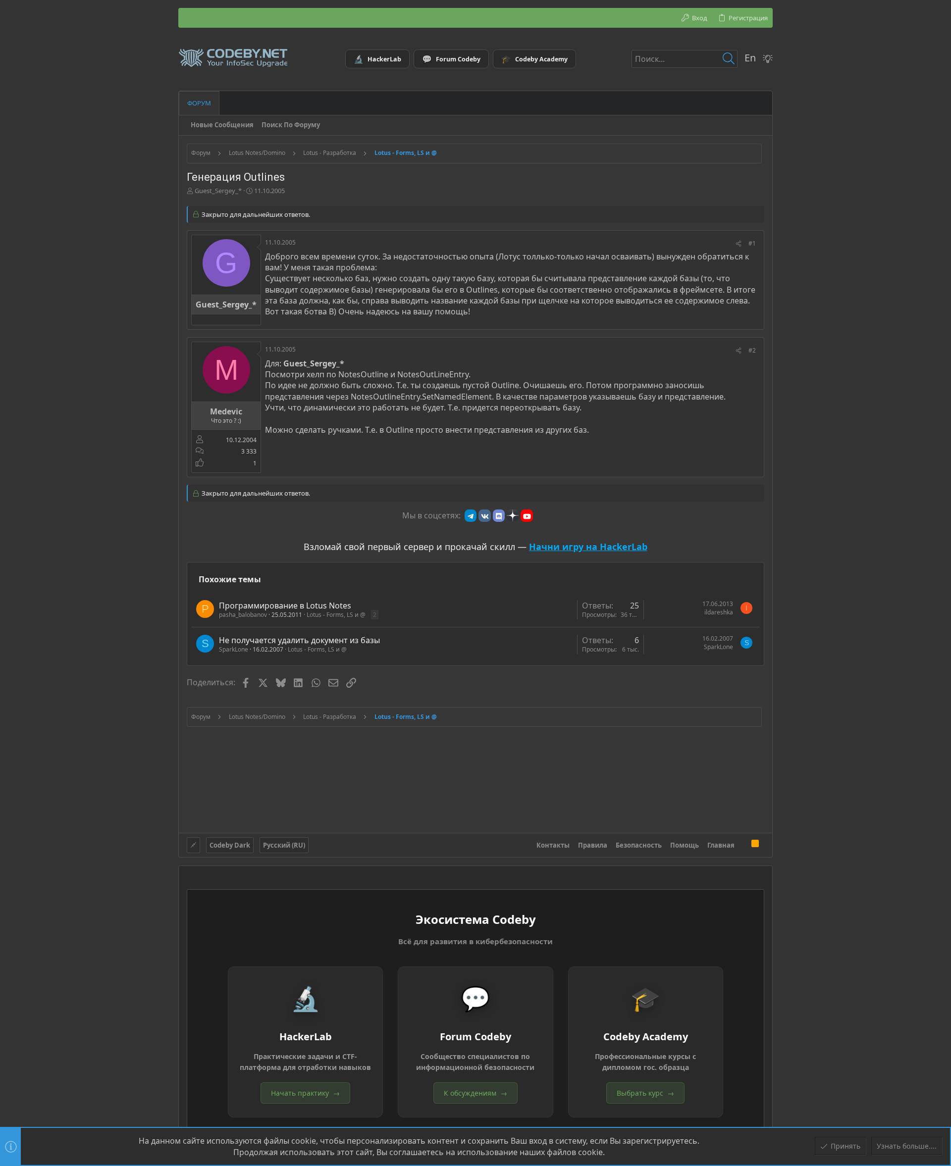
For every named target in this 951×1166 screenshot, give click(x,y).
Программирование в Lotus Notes (285, 605)
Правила (592, 845)
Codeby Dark (230, 845)
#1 (752, 243)
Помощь (684, 845)
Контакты (553, 845)
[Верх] (743, 845)
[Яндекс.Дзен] (513, 515)
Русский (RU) (284, 845)
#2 (752, 350)
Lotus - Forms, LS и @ (336, 614)
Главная (721, 845)
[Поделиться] (738, 244)
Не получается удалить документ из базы (299, 640)
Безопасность (639, 845)
